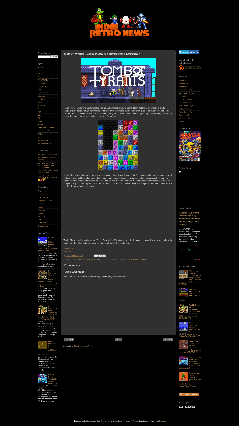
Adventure (42, 191)
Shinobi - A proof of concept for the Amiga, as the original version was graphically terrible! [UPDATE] (190, 277)
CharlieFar (183, 96)
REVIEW (41, 216)
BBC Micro (42, 86)
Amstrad (41, 70)
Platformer (42, 204)
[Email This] (95, 256)
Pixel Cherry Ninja (186, 106)
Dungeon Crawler (45, 201)
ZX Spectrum (43, 140)
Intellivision (42, 99)
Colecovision (43, 93)
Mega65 (41, 102)
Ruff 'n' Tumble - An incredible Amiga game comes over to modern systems (190, 294)
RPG (40, 220)
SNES (40, 134)
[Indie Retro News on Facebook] (194, 53)
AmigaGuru (183, 83)
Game (87, 259)
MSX (40, 109)
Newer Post (69, 340)
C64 (39, 90)
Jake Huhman (101, 259)
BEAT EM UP (43, 197)
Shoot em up (43, 226)
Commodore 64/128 (187, 90)
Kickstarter (68, 248)
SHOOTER (42, 223)
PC (124, 259)
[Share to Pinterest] (105, 256)
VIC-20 (40, 137)
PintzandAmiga (185, 109)
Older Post (168, 340)
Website (67, 251)
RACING (41, 210)
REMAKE (41, 213)
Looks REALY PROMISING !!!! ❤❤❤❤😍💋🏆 (47, 178)
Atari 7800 (42, 77)
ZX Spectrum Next (45, 144)
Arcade (41, 194)
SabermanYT (184, 115)
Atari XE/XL (42, 83)
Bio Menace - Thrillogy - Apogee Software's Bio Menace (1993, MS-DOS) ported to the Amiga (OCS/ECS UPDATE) (190, 329)
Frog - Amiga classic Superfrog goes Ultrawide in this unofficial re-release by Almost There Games (190, 379)
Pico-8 (40, 121)
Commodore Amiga (186, 93)
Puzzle (129, 259)
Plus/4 (40, 124)
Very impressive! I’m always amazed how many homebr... (46, 165)
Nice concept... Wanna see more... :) (47, 159)
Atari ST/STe (43, 80)
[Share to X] (100, 256)
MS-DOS (41, 105)
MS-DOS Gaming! (186, 103)
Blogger (162, 421)
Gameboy (42, 96)
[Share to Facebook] (102, 256)
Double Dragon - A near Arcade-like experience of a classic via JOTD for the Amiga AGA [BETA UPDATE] (190, 311)
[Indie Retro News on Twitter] (184, 53)
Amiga (40, 67)
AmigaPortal (183, 87)
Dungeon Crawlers (186, 99)
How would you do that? (47, 155)
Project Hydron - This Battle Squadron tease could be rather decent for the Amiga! (190, 362)
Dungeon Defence (77, 259)
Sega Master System (46, 128)
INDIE (93, 259)
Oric (39, 115)
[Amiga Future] (190, 161)
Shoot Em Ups (184, 118)
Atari (40, 74)
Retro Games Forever (187, 112)
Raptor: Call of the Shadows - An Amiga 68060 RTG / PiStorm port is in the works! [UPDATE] (190, 346)
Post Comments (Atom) (83, 346)
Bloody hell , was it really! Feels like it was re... (48, 171)
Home (119, 340)
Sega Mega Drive (45, 131)
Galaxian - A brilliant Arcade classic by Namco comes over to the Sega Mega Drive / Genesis (189, 219)
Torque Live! (183, 121)
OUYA (120, 259)
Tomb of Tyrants (139, 259)
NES (39, 112)
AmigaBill (182, 80)
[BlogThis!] (98, 256)
